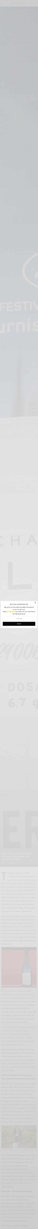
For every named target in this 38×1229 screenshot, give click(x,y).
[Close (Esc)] (35, 603)
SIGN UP (19, 624)
